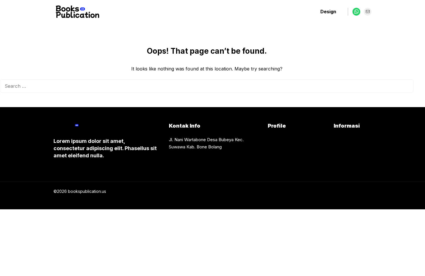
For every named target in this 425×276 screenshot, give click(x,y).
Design (328, 11)
